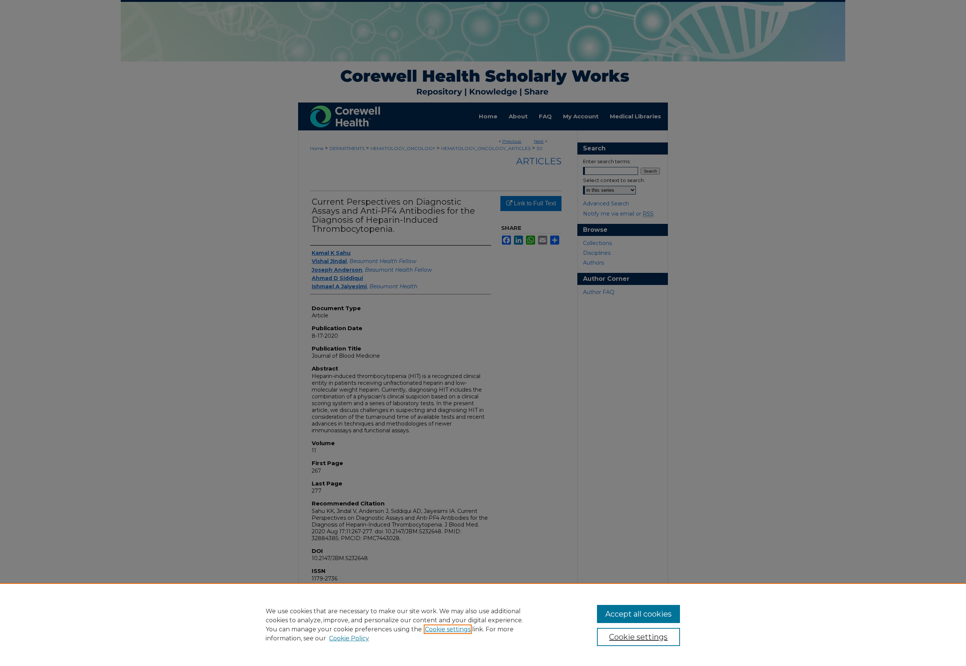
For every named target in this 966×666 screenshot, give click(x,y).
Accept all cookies (638, 614)
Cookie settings (448, 629)
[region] (483, 624)
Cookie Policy (349, 638)
